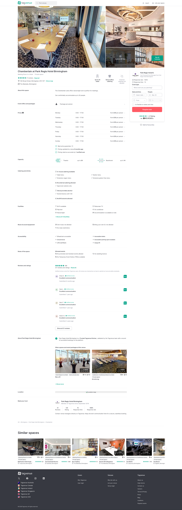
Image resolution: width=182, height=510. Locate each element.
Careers (140, 489)
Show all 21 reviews (63, 328)
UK (18, 422)
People (150, 92)
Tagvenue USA (26, 497)
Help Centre (141, 483)
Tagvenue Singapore (28, 491)
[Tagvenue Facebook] (27, 478)
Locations (140, 500)
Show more (60, 384)
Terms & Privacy (142, 491)
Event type (135, 84)
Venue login (111, 486)
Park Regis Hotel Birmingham (31, 338)
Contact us (141, 486)
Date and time (136, 92)
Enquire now (147, 109)
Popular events (142, 503)
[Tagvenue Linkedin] (44, 478)
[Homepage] (25, 3)
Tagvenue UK (25, 494)
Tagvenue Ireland (26, 488)
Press (139, 494)
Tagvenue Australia (27, 483)
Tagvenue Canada (27, 485)
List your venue (112, 483)
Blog (139, 497)
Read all (36, 78)
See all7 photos (157, 58)
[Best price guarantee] (72, 146)
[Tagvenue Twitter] (19, 478)
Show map (49, 81)
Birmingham (24, 422)
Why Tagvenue (82, 480)
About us (140, 480)
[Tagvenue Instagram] (35, 478)
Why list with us (112, 480)
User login (81, 483)
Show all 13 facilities (62, 217)
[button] (46, 3)
